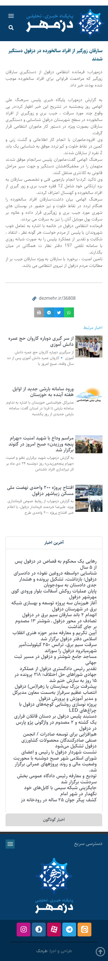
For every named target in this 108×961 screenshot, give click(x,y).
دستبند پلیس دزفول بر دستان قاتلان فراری (55, 716)
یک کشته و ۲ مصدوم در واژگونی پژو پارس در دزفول (56, 725)
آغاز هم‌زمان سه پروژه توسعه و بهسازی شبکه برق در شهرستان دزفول (54, 606)
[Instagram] (23, 929)
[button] (11, 15)
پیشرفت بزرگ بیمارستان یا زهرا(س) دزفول (56, 686)
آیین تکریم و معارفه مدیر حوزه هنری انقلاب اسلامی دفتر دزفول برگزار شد (54, 636)
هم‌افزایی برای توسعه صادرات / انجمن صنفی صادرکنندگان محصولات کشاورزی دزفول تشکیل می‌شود (59, 740)
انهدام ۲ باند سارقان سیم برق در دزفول (59, 615)
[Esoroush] (39, 929)
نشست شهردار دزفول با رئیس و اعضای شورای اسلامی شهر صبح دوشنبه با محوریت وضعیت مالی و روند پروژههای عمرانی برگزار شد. (55, 761)
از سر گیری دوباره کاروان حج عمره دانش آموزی (41, 341)
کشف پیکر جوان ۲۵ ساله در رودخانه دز (59, 800)
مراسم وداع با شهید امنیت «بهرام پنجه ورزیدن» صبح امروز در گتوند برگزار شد (41, 444)
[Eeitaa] (84, 929)
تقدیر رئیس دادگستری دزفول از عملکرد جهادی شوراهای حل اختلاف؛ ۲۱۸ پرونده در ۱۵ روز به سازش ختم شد (55, 674)
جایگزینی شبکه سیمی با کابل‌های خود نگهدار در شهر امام (60, 791)
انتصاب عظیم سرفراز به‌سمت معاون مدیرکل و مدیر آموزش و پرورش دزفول (54, 695)
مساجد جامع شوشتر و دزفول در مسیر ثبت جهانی (55, 660)
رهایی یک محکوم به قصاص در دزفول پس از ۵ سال (56, 564)
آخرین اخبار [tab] (54, 542)
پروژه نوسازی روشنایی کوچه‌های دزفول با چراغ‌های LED (58, 707)
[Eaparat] (54, 929)
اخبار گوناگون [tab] (54, 819)
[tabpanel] (54, 681)
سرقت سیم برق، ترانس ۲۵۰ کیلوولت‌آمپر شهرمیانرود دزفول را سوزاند (58, 648)
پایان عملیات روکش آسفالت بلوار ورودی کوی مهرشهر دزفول (54, 594)
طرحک (42, 951)
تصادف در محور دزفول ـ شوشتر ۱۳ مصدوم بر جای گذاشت (56, 624)
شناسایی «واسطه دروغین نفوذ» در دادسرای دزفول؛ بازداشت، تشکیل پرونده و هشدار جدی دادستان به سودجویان (55, 579)
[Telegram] (69, 929)
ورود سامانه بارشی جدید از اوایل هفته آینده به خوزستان (43, 392)
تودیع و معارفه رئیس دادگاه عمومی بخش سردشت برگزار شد (57, 779)
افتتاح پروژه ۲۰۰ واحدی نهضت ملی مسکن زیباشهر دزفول (40, 490)
